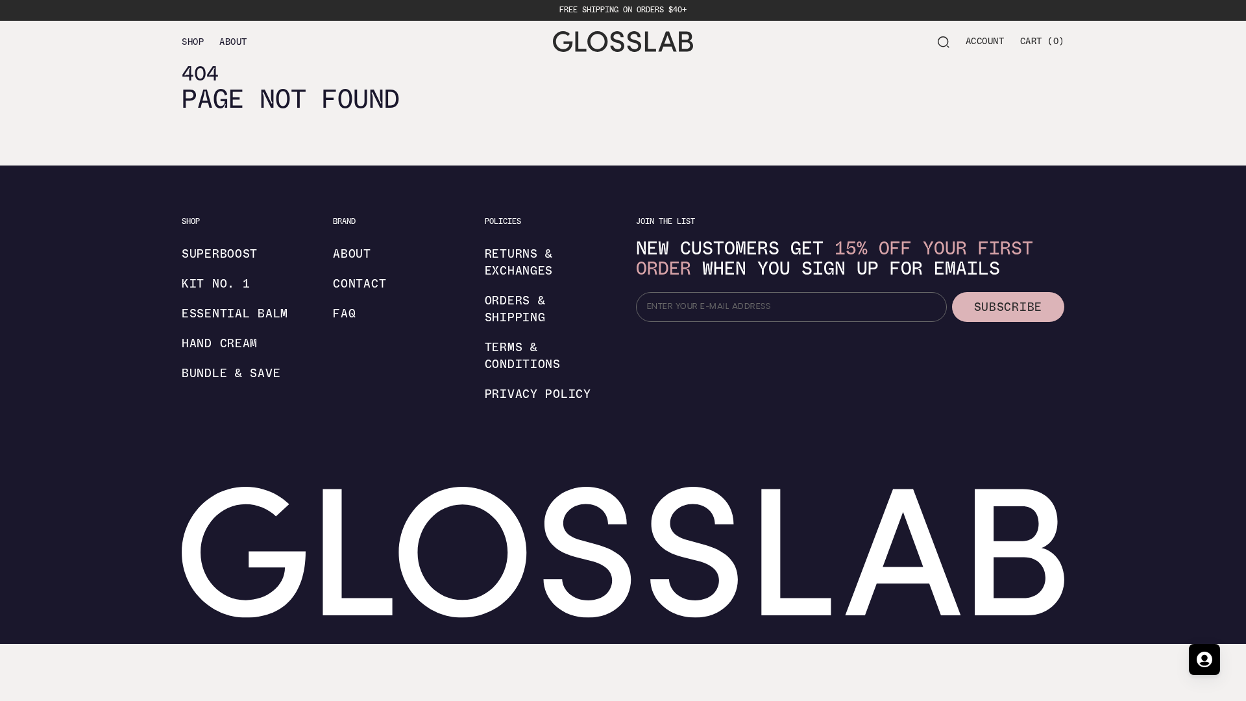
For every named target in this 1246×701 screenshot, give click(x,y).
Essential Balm (235, 313)
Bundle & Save (231, 373)
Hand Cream (220, 343)
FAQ (344, 313)
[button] (943, 41)
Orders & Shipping (515, 309)
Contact (359, 283)
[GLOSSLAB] (623, 41)
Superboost (220, 253)
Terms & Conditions (523, 356)
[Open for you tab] (1204, 659)
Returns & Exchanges (519, 262)
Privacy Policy (538, 394)
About (352, 253)
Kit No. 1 (216, 283)
